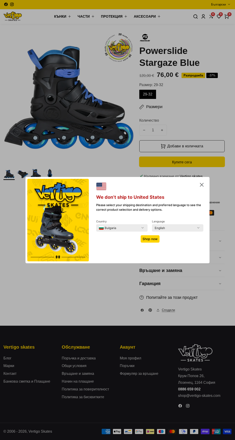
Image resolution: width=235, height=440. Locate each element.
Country (101, 221)
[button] (201, 185)
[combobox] (107, 228)
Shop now (150, 239)
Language (158, 221)
